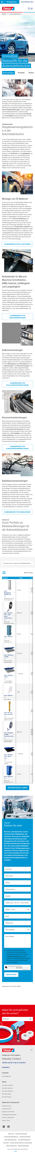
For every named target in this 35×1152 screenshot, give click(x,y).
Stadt (7, 916)
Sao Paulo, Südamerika (8, 1117)
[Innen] (17, 260)
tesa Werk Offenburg (7, 1091)
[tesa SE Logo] (8, 8)
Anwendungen (8, 73)
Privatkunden (11, 2)
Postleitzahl (9, 923)
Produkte (21, 73)
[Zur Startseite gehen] (2, 2)
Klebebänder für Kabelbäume (17, 512)
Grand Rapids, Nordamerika (9, 1114)
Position (8, 896)
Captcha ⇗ (26, 969)
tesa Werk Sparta (6, 1094)
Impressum (11, 1133)
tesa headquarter (6, 1076)
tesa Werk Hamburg (7, 1088)
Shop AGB (6, 1142)
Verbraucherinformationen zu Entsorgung (21, 1142)
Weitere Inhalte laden (17, 788)
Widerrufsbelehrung (11, 1145)
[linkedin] (3, 1127)
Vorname (8, 869)
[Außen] (17, 334)
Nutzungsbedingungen (11, 1139)
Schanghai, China (6, 1108)
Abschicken (11, 974)
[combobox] (16, 910)
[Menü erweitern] (31, 8)
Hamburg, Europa (6, 1106)
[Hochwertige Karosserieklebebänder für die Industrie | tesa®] (17, 401)
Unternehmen (10, 889)
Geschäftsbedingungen (24, 1139)
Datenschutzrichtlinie (14, 956)
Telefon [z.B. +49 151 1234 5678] (17, 903)
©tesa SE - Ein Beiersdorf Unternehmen (17, 1149)
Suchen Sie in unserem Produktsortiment (17, 563)
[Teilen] (5, 597)
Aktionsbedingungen (23, 1145)
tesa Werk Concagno (7, 1085)
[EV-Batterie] (17, 182)
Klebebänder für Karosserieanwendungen (17, 447)
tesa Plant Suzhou (6, 1097)
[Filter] (4, 573)
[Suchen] (29, 8)
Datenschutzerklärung (21, 1133)
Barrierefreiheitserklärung (11, 1136)
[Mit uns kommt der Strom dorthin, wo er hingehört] (17, 464)
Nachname (9, 876)
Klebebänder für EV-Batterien (17, 244)
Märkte (4, 14)
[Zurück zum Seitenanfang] (31, 1049)
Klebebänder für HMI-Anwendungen (17, 317)
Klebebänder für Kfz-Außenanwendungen (17, 384)
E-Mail (7, 882)
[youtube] (8, 1127)
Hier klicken (19, 967)
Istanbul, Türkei (6, 1120)
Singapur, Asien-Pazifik (8, 1111)
